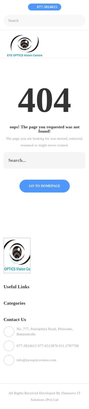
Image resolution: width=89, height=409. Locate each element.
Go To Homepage (44, 186)
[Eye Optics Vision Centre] (25, 45)
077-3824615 (46, 7)
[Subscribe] (76, 160)
